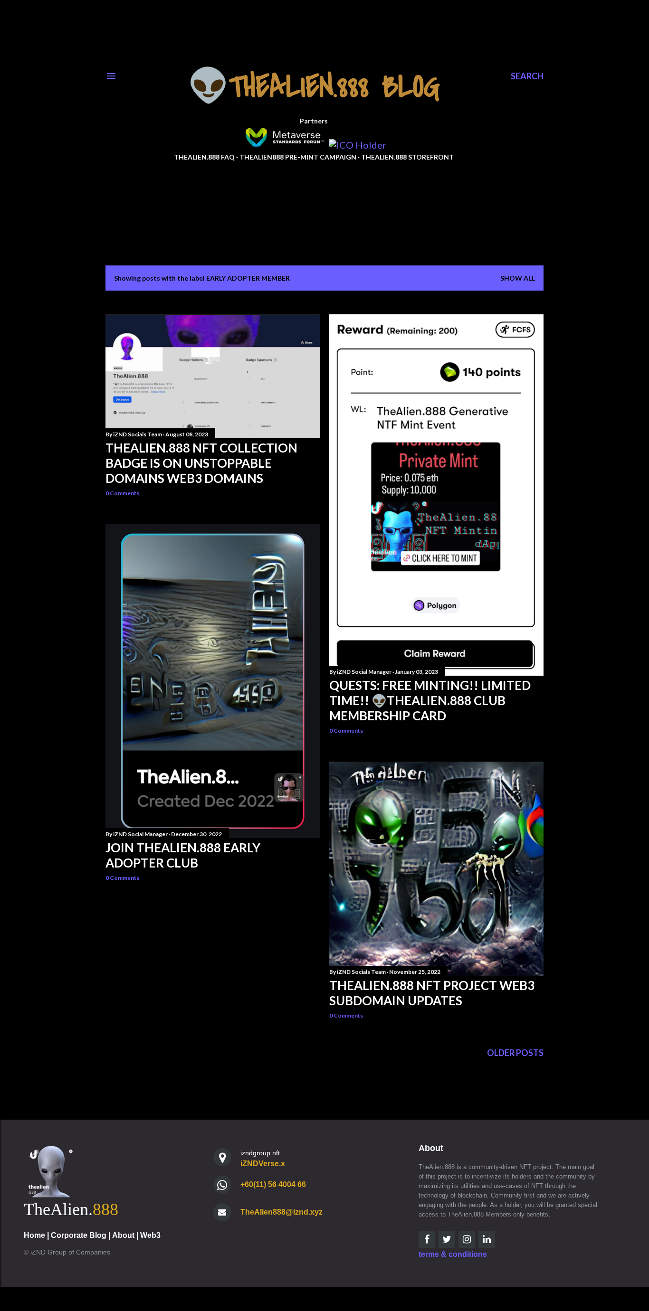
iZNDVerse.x (262, 1164)
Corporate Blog (78, 1235)
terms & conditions (453, 1254)
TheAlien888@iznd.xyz (281, 1212)
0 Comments (122, 493)
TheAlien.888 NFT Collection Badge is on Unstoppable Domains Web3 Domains (201, 463)
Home (34, 1235)
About (123, 1235)
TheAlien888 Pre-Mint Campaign (297, 157)
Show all (517, 278)
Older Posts (515, 1052)
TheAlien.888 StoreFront (407, 157)
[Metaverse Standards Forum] (284, 145)
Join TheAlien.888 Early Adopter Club (182, 855)
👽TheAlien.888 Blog (314, 87)
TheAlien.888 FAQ (204, 157)
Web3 (150, 1235)
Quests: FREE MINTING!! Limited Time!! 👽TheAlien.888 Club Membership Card (430, 700)
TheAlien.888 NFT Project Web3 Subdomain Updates (431, 993)
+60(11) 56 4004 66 (273, 1184)
